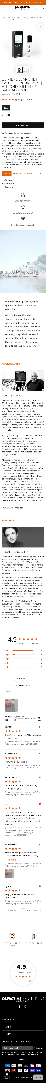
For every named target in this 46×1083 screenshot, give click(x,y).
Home (4, 17)
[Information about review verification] (16, 718)
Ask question (24, 685)
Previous (12, 910)
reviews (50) (9, 718)
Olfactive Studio (26, 1078)
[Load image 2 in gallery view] (26, 70)
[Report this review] (40, 727)
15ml (7, 108)
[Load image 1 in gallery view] (20, 70)
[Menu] (3, 8)
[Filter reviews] (39, 719)
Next (36, 910)
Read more (10, 859)
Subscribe (38, 1048)
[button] (36, 8)
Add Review (24, 678)
